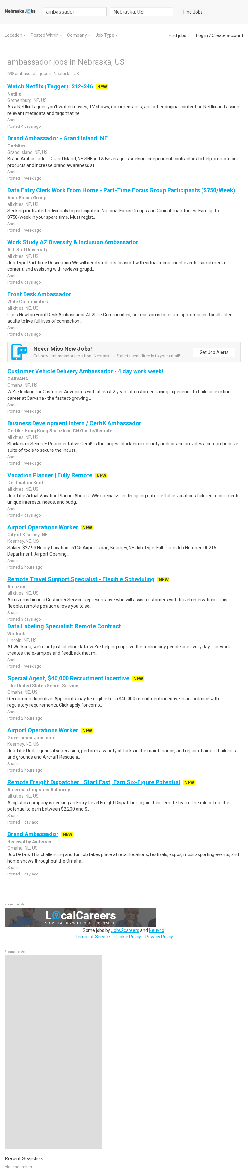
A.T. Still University (27, 249)
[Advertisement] (53, 1052)
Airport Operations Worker (42, 527)
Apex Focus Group (26, 197)
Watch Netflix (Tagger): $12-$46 (50, 86)
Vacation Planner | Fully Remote (49, 475)
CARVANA (17, 378)
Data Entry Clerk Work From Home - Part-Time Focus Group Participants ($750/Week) (121, 190)
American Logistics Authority (38, 789)
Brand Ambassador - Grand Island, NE (57, 138)
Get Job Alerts (214, 352)
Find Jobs (193, 12)
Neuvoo (156, 930)
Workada (17, 633)
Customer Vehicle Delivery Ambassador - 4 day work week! (85, 371)
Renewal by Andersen (30, 841)
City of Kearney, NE (27, 534)
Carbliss (16, 145)
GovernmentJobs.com (31, 737)
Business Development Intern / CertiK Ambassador (74, 423)
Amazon (16, 586)
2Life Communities (27, 301)
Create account (227, 35)
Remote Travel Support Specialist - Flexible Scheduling (81, 579)
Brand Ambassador (32, 834)
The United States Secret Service (42, 685)
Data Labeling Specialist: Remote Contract (64, 626)
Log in (202, 35)
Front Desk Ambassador (39, 294)
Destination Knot (25, 482)
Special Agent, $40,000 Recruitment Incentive (68, 678)
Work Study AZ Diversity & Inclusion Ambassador (72, 242)
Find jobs (177, 35)
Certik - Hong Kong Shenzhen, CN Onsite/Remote (59, 430)
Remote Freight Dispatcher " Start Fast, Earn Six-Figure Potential (93, 782)
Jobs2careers (125, 930)
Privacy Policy (159, 936)
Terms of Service (92, 936)
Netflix (14, 93)
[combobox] (142, 11)
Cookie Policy (127, 936)
